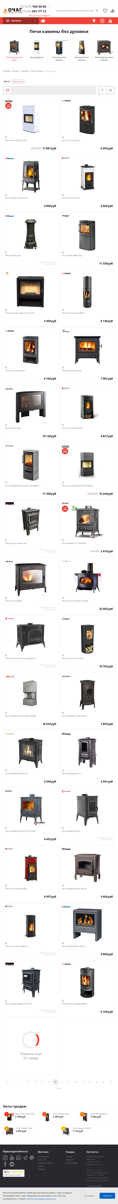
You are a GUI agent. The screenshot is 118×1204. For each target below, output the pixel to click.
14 (103, 1082)
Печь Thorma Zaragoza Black (74, 1004)
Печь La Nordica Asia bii (72, 428)
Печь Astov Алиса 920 (24, 1113)
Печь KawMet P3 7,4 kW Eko (74, 543)
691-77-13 (32, 11)
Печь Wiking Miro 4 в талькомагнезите (22, 486)
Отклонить (89, 1195)
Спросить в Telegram (40, 15)
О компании (43, 1156)
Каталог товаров (45, 1163)
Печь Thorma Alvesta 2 (15, 371)
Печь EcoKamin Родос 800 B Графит (20, 716)
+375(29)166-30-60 (94, 1186)
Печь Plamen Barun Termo (73, 946)
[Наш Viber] (31, 1157)
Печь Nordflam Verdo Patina (74, 716)
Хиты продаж (72, 1163)
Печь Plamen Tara (61, 1113)
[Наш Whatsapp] (18, 1157)
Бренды (41, 1169)
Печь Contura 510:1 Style (72, 658)
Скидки (69, 1156)
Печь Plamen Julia (13, 255)
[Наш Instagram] (5, 1157)
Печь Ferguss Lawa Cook (16, 543)
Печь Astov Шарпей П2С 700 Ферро (77, 486)
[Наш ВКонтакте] (11, 1164)
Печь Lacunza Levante (71, 371)
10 (76, 1082)
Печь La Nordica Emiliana (16, 889)
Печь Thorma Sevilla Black (73, 313)
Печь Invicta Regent (13, 601)
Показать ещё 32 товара (30, 1055)
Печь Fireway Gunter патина (74, 889)
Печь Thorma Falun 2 (71, 140)
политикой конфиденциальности (41, 1199)
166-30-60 (32, 6)
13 (96, 1082)
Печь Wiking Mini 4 (99, 1113)
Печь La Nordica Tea (71, 198)
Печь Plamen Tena (24, 1128)
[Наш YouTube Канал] (11, 1157)
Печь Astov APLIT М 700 (15, 140)
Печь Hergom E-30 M (82, 1128)
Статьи (41, 1166)
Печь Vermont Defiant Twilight (75, 601)
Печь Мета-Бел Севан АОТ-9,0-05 (19, 313)
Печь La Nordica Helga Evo (16, 946)
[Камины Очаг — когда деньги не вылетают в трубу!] (12, 11)
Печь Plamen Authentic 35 (16, 198)
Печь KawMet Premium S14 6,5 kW (20, 831)
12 (89, 1082)
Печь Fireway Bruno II (71, 773)
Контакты (42, 1159)
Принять (107, 1195)
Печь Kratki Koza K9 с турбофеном (20, 658)
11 (83, 1082)
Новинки (70, 1159)
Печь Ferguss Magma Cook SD (18, 1004)
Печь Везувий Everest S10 (16, 773)
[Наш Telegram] (25, 1157)
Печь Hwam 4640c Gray (72, 255)
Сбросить (17, 81)
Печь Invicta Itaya (13, 428)
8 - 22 (59, 1088)
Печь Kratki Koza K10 (71, 831)
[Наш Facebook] (5, 1164)
